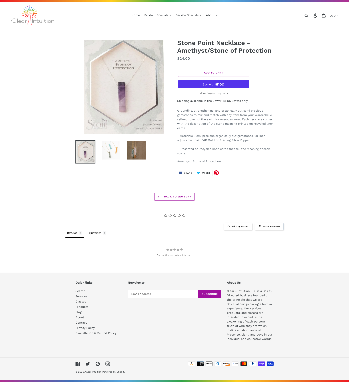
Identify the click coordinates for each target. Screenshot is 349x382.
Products (81, 307)
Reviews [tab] (72, 233)
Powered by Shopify (113, 371)
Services (81, 296)
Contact (81, 322)
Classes (80, 301)
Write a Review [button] (271, 226)
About (79, 317)
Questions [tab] (95, 233)
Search (80, 291)
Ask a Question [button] (239, 226)
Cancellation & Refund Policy (95, 333)
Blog (78, 312)
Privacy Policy (85, 328)
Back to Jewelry (177, 196)
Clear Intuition (93, 371)
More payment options (214, 93)
